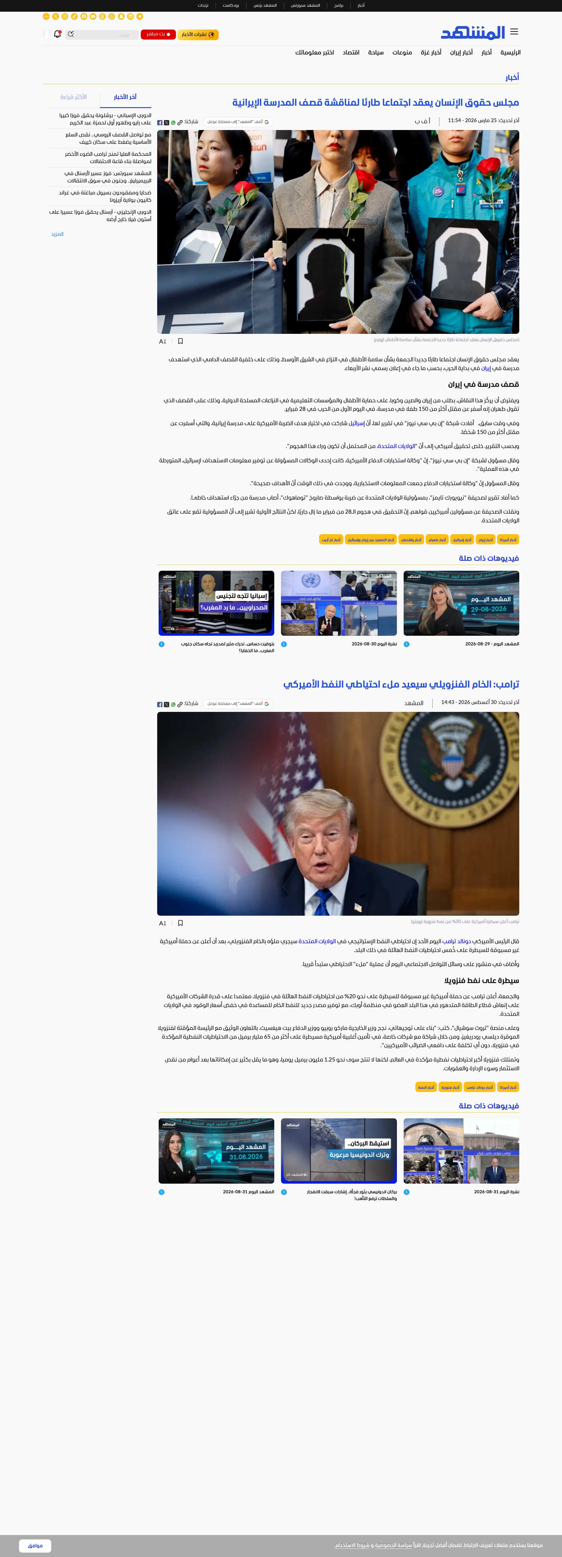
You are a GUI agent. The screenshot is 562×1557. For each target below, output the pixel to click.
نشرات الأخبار (194, 35)
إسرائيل (357, 423)
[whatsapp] (173, 122)
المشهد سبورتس (305, 6)
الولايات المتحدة (396, 446)
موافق (35, 1546)
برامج (338, 6)
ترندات (203, 6)
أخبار (361, 6)
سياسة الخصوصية (393, 1545)
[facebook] (159, 122)
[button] (281, 78)
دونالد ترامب (456, 941)
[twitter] (166, 122)
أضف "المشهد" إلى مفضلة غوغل (235, 122)
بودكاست (231, 6)
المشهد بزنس (265, 6)
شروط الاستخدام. (352, 1545)
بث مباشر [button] (156, 34)
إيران (486, 368)
